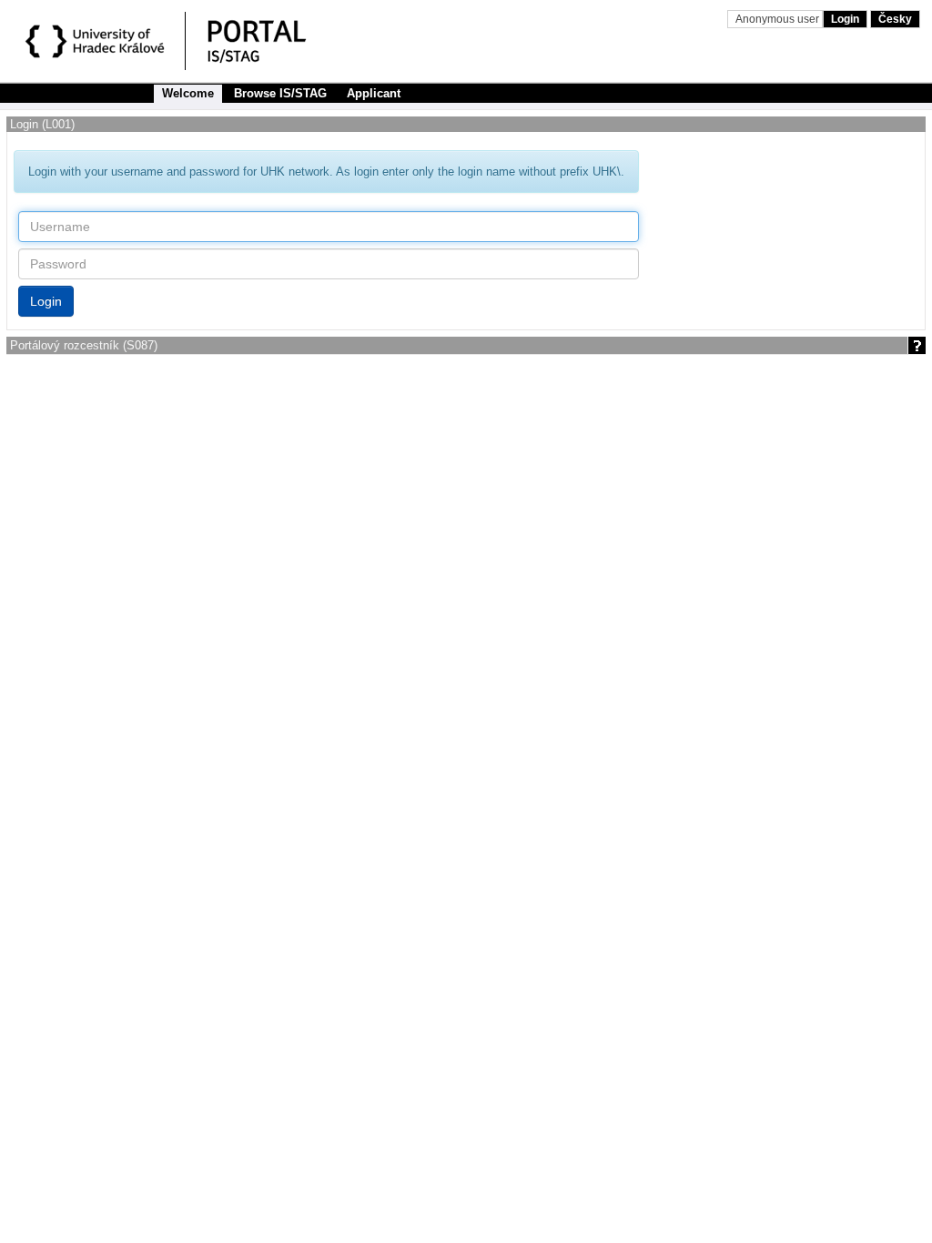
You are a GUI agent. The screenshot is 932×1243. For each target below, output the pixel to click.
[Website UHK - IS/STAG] (98, 44)
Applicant (373, 93)
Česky (895, 19)
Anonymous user (778, 19)
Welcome (188, 93)
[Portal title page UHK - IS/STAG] (276, 44)
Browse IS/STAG (280, 93)
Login (845, 19)
